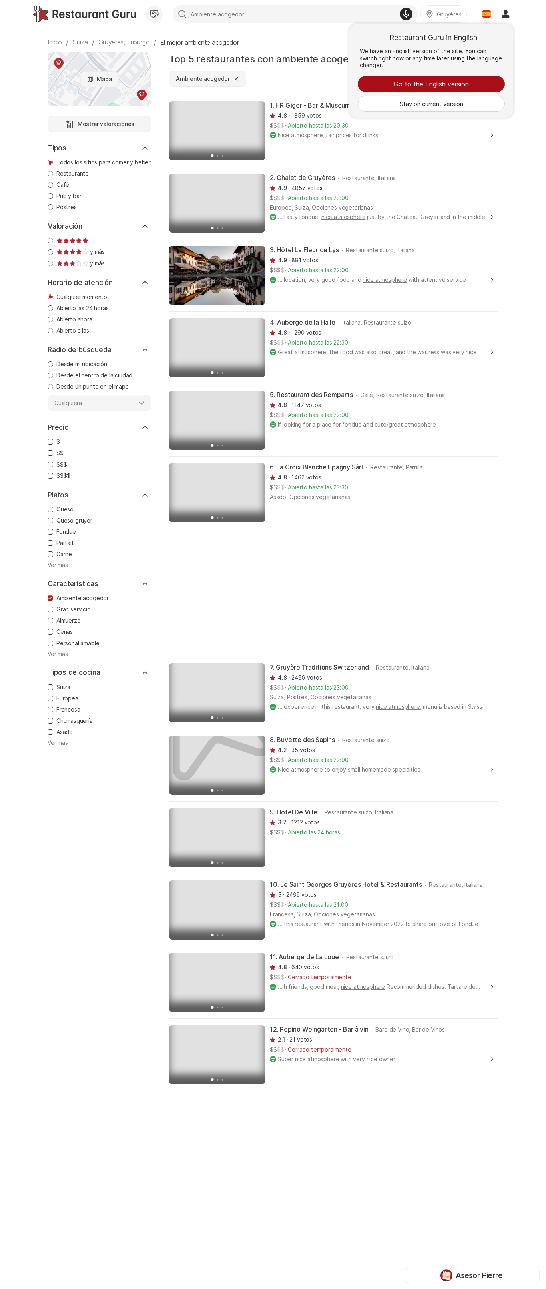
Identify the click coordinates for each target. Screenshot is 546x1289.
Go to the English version (431, 84)
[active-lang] (486, 14)
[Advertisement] (333, 595)
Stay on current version (431, 104)
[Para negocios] (154, 14)
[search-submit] (182, 14)
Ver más (58, 565)
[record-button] (406, 14)
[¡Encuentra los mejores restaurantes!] (84, 14)
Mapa (104, 79)
